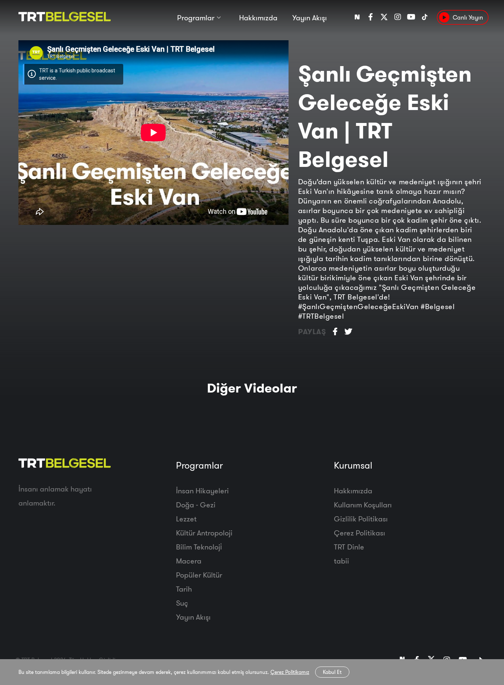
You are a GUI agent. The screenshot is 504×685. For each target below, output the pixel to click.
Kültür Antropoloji (204, 532)
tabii (341, 560)
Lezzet (186, 518)
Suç (182, 602)
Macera (188, 560)
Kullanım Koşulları (363, 504)
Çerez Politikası (359, 532)
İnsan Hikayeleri (202, 490)
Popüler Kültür (199, 574)
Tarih (184, 588)
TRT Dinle (349, 546)
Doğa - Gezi (195, 504)
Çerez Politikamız (289, 672)
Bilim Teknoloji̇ (199, 546)
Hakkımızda (258, 17)
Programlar (195, 17)
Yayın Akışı (309, 17)
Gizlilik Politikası (361, 518)
